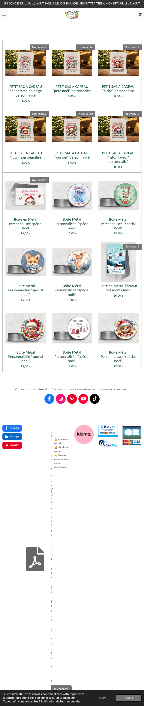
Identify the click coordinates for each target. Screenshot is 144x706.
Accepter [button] (129, 697)
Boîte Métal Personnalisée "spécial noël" (72, 224)
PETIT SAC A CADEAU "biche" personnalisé (118, 89)
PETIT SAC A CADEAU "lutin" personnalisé (25, 155)
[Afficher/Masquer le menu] (4, 14)
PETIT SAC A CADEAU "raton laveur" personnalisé (118, 157)
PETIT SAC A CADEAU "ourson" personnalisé (72, 155)
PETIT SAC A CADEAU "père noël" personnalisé (72, 89)
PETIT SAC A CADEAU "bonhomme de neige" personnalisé (25, 91)
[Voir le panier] (140, 14)
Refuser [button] (102, 697)
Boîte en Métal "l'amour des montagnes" (118, 288)
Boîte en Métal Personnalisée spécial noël (25, 224)
